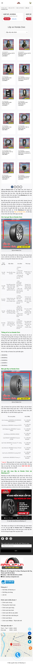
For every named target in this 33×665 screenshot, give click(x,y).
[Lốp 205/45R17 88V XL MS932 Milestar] (24, 118)
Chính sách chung (7, 602)
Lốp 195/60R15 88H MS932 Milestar (7, 103)
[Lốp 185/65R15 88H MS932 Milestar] (8, 69)
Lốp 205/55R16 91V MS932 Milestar (6, 177)
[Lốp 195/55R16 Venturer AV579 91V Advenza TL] (24, 69)
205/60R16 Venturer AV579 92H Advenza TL (24, 54)
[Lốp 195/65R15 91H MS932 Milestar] (24, 94)
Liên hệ (4, 595)
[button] (2, 3)
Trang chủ (4, 8)
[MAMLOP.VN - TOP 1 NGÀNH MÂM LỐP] (18, 3)
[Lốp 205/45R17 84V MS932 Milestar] (8, 118)
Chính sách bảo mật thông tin (10, 615)
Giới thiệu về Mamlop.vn (8, 589)
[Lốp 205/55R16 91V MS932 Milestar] (8, 168)
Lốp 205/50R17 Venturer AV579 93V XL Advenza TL (24, 152)
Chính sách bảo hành (8, 610)
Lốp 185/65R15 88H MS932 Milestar (7, 78)
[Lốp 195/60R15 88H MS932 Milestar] (8, 94)
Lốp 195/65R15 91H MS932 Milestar (23, 103)
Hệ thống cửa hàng (7, 592)
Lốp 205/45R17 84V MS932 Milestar (6, 128)
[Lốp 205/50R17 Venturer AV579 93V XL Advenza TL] (24, 143)
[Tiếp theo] (21, 187)
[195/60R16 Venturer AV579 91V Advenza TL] (8, 44)
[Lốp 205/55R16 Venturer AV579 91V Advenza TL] (24, 168)
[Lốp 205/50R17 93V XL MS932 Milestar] (8, 143)
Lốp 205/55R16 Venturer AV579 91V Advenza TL (24, 177)
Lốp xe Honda (20, 8)
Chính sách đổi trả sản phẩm (10, 613)
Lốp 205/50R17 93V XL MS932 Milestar (7, 152)
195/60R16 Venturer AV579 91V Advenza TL (8, 54)
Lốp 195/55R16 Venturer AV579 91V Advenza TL (24, 78)
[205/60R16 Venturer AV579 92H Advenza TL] (24, 44)
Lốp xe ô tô (11, 8)
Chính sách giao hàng (8, 607)
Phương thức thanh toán (8, 605)
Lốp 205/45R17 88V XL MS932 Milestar (23, 128)
